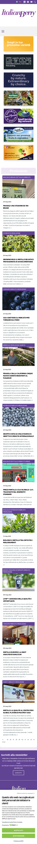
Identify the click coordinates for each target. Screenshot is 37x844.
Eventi (5, 682)
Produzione (15, 233)
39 (19, 739)
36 (10, 739)
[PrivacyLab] (13, 825)
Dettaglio (20, 177)
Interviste (7, 233)
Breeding (6, 345)
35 (7, 739)
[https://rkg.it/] (18, 81)
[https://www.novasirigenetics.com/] (18, 45)
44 (34, 739)
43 (31, 739)
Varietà (22, 345)
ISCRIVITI (18, 773)
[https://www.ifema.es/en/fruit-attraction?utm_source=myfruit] (18, 154)
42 (28, 739)
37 (13, 739)
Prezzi (28, 461)
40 (22, 739)
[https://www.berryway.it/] (18, 118)
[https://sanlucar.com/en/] (18, 136)
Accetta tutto (18, 830)
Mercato (27, 177)
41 (25, 739)
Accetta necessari (18, 836)
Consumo (6, 289)
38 (16, 739)
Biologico (6, 177)
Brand (13, 177)
